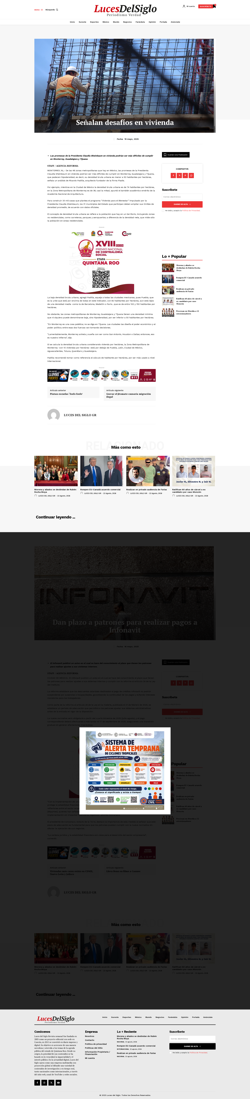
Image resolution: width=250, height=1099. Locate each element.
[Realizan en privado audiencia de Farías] (168, 290)
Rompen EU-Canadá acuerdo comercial (100, 489)
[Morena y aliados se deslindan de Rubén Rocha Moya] (168, 268)
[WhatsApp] (191, 175)
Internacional (123, 1049)
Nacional (120, 1042)
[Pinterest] (185, 175)
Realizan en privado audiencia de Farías (185, 290)
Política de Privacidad (191, 211)
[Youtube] (58, 1083)
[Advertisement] (182, 233)
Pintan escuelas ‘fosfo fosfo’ (66, 394)
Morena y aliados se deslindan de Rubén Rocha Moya (188, 268)
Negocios (125, 114)
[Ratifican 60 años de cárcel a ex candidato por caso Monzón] (168, 301)
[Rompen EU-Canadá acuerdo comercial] (168, 279)
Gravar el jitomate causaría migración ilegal (128, 395)
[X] (179, 175)
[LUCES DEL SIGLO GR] (53, 415)
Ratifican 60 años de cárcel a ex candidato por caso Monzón (189, 301)
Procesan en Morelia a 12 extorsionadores (187, 312)
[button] (52, 9)
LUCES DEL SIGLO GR (80, 415)
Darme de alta (181, 204)
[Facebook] (173, 175)
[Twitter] (51, 1083)
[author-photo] (36, 495)
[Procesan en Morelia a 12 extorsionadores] (168, 312)
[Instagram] (44, 1083)
